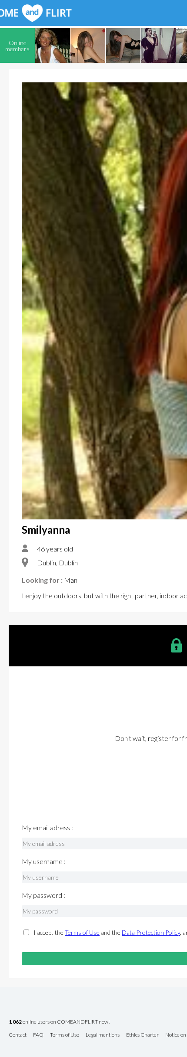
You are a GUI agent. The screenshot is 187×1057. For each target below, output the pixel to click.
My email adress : (47, 827)
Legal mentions (103, 1035)
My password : (43, 895)
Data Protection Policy (151, 932)
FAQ (38, 1035)
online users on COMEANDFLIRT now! (59, 1022)
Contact (18, 1035)
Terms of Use (82, 932)
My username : (44, 861)
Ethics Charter (142, 1035)
